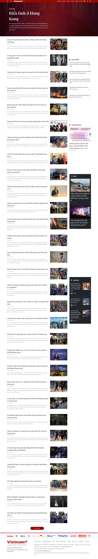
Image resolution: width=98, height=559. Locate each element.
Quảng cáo (81, 541)
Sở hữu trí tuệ (37, 541)
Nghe (75, 293)
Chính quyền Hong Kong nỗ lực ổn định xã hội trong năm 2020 (27, 187)
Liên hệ (87, 541)
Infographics (76, 125)
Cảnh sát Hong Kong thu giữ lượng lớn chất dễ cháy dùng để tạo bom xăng (27, 138)
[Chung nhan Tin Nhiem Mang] (83, 545)
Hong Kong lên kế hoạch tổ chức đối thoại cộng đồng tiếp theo (27, 253)
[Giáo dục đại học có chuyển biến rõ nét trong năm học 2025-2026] (80, 134)
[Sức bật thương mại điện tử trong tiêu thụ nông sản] (86, 301)
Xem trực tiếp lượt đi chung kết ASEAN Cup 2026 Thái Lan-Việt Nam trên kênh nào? (79, 64)
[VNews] (89, 536)
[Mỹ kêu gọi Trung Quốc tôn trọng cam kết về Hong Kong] (58, 338)
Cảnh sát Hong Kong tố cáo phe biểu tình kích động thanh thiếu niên (27, 204)
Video (75, 176)
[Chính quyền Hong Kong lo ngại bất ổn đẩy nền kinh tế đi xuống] (58, 240)
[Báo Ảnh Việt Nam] (82, 536)
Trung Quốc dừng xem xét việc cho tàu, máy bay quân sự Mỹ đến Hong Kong (27, 351)
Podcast (76, 280)
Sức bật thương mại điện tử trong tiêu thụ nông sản (76, 300)
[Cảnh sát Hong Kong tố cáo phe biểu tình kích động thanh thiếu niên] (58, 207)
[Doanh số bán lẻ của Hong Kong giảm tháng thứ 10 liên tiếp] (58, 126)
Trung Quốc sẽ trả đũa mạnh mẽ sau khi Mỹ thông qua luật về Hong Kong (27, 399)
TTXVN (68, 541)
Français (68, 1)
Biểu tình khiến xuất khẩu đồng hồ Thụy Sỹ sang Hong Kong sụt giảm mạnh (26, 498)
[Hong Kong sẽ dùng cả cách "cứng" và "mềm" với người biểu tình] (58, 306)
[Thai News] (33, 536)
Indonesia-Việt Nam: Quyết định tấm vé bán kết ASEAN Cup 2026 (79, 96)
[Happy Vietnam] (41, 536)
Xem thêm (37, 528)
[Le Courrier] (73, 536)
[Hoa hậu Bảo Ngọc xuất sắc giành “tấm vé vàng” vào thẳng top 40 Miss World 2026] (86, 286)
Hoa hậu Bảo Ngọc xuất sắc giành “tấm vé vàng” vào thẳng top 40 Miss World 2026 (76, 287)
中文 (77, 1)
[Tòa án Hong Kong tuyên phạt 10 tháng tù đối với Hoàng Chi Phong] (58, 44)
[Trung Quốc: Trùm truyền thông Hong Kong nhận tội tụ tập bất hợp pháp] (58, 60)
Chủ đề (12, 9)
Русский (80, 1)
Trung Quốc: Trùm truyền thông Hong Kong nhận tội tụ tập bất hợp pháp (26, 56)
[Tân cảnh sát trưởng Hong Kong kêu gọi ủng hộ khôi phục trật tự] (58, 517)
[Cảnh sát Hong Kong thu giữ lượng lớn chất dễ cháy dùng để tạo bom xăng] (58, 142)
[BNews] (16, 536)
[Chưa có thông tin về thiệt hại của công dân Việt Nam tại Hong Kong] (58, 435)
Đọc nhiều (75, 60)
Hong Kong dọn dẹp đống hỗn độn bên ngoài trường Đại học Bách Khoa (25, 449)
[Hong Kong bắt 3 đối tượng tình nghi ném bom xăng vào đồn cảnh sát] (58, 109)
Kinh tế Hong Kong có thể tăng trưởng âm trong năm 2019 (27, 269)
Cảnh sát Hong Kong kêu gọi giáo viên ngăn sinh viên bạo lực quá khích (27, 286)
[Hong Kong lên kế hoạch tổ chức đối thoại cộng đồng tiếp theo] (58, 257)
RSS (53, 541)
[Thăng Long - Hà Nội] (84, 1)
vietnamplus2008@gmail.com (44, 550)
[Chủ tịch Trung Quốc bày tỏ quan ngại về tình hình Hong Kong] (58, 158)
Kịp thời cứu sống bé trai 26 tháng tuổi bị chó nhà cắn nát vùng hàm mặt (80, 72)
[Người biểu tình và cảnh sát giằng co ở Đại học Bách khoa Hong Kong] (58, 469)
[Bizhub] (23, 536)
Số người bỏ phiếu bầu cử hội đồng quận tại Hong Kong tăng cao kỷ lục (26, 416)
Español (73, 1)
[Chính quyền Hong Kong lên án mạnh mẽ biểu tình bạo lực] (58, 76)
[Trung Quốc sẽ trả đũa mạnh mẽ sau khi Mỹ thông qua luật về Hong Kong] (58, 403)
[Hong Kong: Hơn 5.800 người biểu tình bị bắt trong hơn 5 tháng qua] (58, 386)
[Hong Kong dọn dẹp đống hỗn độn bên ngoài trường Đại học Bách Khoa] (58, 452)
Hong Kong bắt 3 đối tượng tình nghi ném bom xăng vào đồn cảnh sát (26, 106)
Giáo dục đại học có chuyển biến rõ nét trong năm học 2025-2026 (78, 145)
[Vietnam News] (63, 536)
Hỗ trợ (57, 541)
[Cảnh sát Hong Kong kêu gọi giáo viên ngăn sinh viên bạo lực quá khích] (58, 289)
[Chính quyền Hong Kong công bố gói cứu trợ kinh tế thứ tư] (58, 323)
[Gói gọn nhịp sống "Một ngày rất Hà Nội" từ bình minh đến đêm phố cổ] (80, 212)
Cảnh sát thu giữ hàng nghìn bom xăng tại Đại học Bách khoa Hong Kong (27, 367)
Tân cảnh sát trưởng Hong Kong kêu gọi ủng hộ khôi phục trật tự (27, 514)
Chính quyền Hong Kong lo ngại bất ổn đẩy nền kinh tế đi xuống (27, 237)
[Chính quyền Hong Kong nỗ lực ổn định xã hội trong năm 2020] (58, 191)
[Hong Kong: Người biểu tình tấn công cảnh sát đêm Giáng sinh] (58, 223)
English (63, 1)
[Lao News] (29, 536)
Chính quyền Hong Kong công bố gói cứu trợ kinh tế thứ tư (27, 318)
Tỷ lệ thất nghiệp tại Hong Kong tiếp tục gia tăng (24, 481)
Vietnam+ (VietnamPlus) (18, 1)
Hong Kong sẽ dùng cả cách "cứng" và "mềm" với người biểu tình (28, 303)
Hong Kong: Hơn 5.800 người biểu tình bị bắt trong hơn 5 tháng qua (27, 383)
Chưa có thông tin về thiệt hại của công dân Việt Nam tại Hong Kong (26, 432)
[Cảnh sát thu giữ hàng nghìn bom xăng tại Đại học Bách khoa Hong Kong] (58, 370)
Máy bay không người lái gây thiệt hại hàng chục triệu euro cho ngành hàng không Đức (76, 314)
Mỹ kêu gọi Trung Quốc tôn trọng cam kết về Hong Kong (27, 334)
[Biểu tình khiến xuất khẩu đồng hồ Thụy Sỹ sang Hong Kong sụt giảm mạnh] (58, 501)
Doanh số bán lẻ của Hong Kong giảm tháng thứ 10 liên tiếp (28, 121)
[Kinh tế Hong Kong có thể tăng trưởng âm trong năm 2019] (58, 273)
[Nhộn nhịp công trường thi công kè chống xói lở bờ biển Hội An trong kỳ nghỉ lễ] (80, 185)
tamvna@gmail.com (67, 546)
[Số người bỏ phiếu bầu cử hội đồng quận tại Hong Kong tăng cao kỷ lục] (58, 419)
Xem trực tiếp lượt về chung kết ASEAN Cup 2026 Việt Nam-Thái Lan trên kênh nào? (79, 80)
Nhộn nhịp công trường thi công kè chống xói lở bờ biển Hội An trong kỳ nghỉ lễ (80, 197)
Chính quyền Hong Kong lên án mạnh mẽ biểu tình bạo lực (27, 72)
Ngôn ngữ (63, 541)
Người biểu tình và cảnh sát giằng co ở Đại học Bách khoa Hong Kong (27, 465)
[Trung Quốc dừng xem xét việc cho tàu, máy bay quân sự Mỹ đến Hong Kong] (58, 354)
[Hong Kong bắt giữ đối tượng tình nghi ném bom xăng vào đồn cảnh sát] (58, 92)
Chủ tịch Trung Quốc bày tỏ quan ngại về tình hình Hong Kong (27, 155)
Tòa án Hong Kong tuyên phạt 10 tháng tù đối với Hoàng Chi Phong (26, 41)
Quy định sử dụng (46, 541)
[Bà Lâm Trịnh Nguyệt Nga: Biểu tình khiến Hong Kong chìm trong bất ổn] (58, 174)
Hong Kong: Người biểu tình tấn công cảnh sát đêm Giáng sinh (28, 220)
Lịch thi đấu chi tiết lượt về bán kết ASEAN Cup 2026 (78, 88)
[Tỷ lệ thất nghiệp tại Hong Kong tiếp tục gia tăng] (58, 485)
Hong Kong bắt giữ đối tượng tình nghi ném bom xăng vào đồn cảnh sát (27, 89)
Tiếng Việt (59, 1)
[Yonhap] (51, 536)
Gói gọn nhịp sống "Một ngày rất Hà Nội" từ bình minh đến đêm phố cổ (79, 222)
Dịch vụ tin (74, 541)
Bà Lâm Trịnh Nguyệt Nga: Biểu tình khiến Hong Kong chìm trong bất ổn (26, 171)
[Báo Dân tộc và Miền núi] (9, 536)
